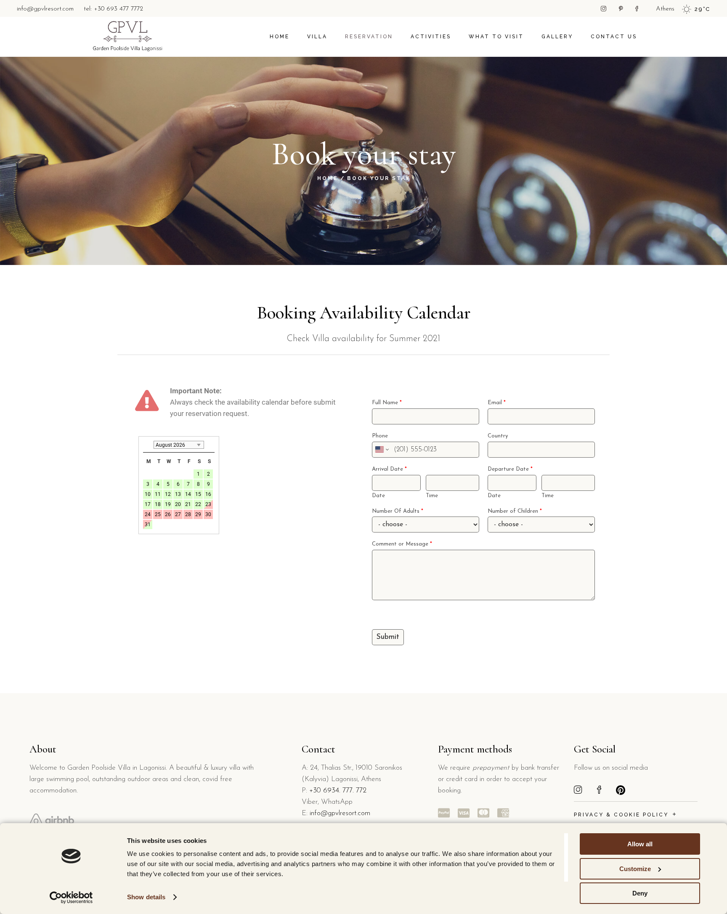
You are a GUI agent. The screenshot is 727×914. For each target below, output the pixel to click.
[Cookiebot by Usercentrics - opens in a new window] (71, 897)
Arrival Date (389, 469)
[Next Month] (210, 445)
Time (432, 495)
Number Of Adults (397, 511)
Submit (388, 637)
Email (497, 402)
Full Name (387, 402)
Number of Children (515, 511)
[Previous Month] (147, 445)
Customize (635, 868)
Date (378, 495)
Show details (146, 897)
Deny (639, 893)
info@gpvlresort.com (45, 9)
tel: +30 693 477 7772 (113, 9)
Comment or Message (402, 544)
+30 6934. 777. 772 (337, 790)
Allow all (640, 844)
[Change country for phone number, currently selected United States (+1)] (381, 450)
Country (498, 436)
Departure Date (510, 469)
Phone (380, 436)
